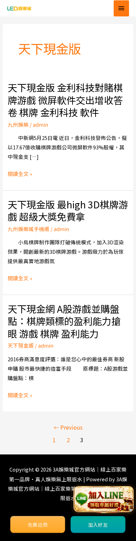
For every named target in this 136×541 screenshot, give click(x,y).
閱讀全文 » (20, 173)
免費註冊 (38, 524)
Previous (68, 427)
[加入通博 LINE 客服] (103, 499)
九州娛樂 (18, 124)
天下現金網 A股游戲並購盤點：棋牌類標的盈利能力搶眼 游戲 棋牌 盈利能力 (64, 321)
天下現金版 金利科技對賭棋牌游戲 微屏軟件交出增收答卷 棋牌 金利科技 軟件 (65, 99)
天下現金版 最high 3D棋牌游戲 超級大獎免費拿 (68, 210)
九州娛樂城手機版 (29, 228)
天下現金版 (21, 345)
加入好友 (98, 524)
